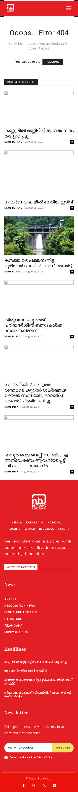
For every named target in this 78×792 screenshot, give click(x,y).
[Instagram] (34, 786)
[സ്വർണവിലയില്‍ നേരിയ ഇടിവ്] (39, 173)
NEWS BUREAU (13, 141)
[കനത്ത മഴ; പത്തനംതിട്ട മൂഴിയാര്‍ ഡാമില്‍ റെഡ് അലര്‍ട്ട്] (39, 235)
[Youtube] (54, 786)
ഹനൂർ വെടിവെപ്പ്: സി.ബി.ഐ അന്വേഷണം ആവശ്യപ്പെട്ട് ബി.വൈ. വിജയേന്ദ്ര (36, 460)
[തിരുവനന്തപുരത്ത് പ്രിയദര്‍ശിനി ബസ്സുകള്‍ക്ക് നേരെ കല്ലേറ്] (39, 297)
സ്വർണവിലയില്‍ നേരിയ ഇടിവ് (38, 202)
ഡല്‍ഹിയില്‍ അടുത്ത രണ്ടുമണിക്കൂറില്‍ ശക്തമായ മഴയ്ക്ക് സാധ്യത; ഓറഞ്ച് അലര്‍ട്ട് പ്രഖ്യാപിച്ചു (35, 392)
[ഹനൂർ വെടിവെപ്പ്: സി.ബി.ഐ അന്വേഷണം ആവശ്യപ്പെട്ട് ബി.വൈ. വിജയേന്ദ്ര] (39, 432)
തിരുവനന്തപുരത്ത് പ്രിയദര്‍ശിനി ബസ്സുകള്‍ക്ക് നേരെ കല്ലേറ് (33, 325)
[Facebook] (24, 786)
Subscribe (62, 747)
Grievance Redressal (21, 567)
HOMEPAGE (52, 61)
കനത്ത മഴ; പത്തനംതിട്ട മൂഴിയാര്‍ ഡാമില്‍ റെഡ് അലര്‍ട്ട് (38, 263)
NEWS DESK (11, 406)
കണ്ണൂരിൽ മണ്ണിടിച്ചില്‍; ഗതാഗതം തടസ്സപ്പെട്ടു (35, 662)
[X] (44, 786)
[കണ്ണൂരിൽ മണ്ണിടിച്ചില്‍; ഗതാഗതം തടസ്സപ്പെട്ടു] (39, 108)
